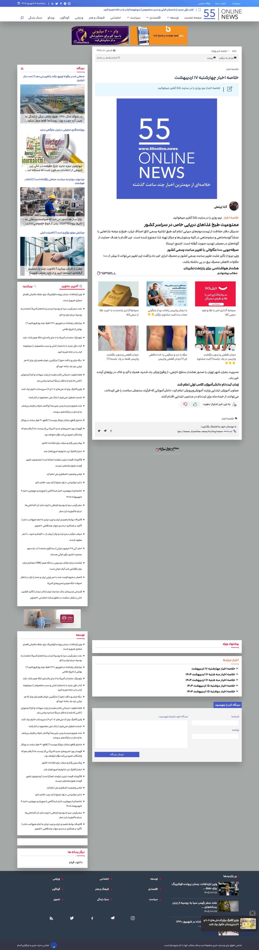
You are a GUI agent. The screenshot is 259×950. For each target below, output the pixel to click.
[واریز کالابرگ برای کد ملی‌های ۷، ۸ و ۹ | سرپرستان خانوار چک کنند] (129, 478)
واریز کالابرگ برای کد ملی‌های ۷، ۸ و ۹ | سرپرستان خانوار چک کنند (129, 440)
